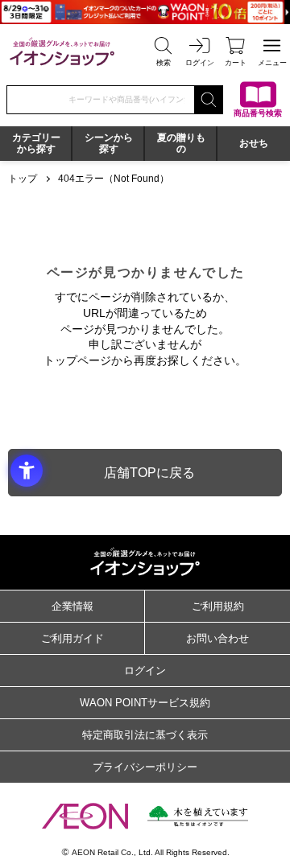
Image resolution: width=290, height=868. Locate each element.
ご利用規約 (218, 606)
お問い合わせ (217, 638)
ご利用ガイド (72, 638)
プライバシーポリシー (145, 767)
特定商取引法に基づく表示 (145, 735)
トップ (22, 178)
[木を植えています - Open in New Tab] (197, 816)
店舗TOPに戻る (149, 472)
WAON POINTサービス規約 (145, 703)
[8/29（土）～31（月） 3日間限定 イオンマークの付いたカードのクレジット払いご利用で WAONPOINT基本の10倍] (145, 12)
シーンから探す (109, 143)
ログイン (145, 670)
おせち (253, 143)
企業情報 (72, 606)
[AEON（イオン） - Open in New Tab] (85, 816)
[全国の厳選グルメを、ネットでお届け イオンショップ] (62, 51)
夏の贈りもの (181, 143)
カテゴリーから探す (36, 143)
